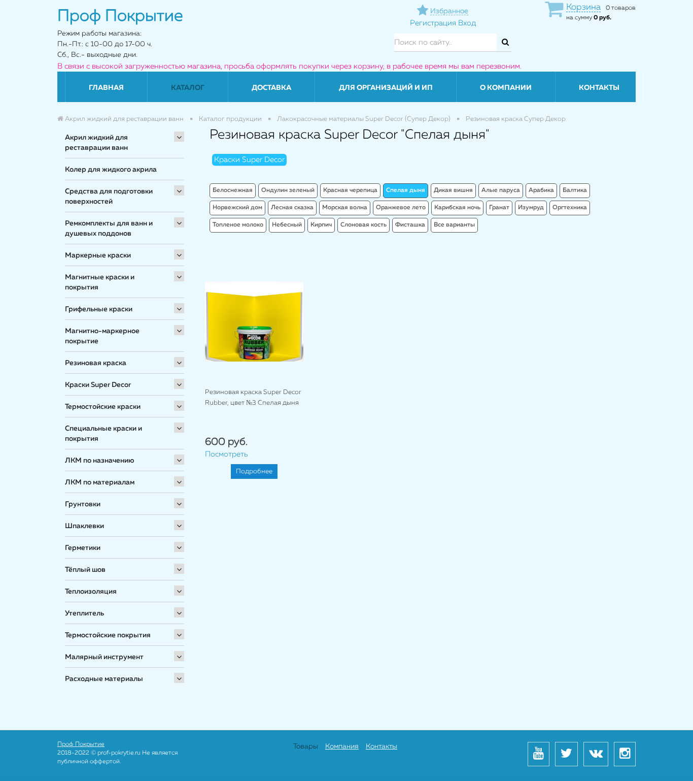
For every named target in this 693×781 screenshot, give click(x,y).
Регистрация (433, 23)
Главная (106, 87)
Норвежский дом (237, 208)
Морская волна (344, 208)
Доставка (271, 87)
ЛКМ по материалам (99, 482)
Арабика (541, 190)
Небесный (287, 225)
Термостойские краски (103, 406)
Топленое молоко (238, 225)
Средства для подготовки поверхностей (109, 196)
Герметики (82, 547)
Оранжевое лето (401, 208)
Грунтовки (82, 504)
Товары (305, 746)
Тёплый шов (85, 569)
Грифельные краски (98, 309)
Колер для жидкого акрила (111, 169)
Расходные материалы (104, 678)
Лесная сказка (292, 208)
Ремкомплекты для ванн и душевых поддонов (109, 228)
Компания (342, 746)
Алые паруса (500, 190)
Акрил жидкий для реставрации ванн (96, 142)
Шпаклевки (84, 526)
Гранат (499, 208)
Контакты (599, 87)
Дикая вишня (453, 190)
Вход (467, 23)
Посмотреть (226, 454)
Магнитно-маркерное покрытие (102, 336)
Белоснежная (233, 190)
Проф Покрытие (81, 744)
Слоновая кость (363, 225)
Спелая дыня (405, 190)
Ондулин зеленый (288, 190)
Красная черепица (350, 190)
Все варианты (454, 225)
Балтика (575, 190)
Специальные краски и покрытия (103, 433)
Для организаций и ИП (386, 87)
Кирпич (321, 225)
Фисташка (410, 225)
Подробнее (254, 471)
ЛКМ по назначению (99, 460)
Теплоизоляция (91, 591)
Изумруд (531, 208)
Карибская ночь (457, 208)
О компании (506, 87)
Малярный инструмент (104, 657)
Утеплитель (84, 613)
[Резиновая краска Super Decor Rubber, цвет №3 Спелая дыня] (254, 321)
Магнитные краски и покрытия (99, 282)
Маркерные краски (98, 255)
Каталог (187, 87)
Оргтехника (569, 208)
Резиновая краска (95, 363)
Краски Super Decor (98, 384)
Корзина (583, 7)
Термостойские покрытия (108, 635)
